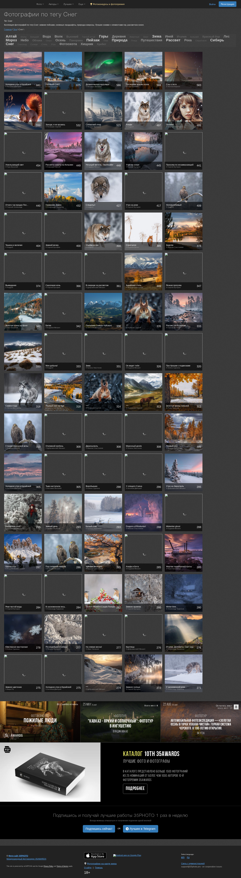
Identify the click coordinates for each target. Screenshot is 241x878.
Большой (34, 37)
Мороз (11, 40)
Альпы (23, 37)
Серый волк (200, 41)
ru (188, 857)
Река (188, 40)
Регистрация (227, 4)
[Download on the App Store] (98, 855)
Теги (15, 29)
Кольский (194, 37)
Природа (119, 40)
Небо (25, 40)
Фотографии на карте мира (102, 863)
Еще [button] (81, 4)
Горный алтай (88, 37)
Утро (53, 44)
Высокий (72, 36)
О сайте (87, 868)
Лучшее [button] (67, 4)
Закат (145, 37)
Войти (212, 4)
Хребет (101, 44)
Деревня (119, 36)
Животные (134, 37)
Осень (60, 40)
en (182, 857)
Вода (47, 36)
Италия (181, 36)
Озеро (49, 41)
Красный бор (211, 36)
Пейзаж (93, 40)
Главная (8, 29)
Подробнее (135, 788)
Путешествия (151, 40)
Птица (134, 41)
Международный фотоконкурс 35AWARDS (26, 859)
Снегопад (22, 44)
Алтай (11, 36)
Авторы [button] (53, 4)
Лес (227, 36)
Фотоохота (68, 44)
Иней (169, 36)
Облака (37, 40)
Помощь (99, 868)
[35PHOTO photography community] (17, 4)
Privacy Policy (48, 866)
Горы (103, 36)
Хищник (87, 44)
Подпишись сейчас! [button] (99, 828)
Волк (59, 36)
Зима (156, 36)
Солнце (34, 44)
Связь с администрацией (193, 863)
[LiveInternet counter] (14, 862)
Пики (105, 41)
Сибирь (217, 40)
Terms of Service (62, 866)
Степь (44, 44)
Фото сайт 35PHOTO (18, 856)
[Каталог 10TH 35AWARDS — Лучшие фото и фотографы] (50, 772)
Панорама (76, 40)
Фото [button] (39, 4)
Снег (10, 44)
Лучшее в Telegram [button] (142, 828)
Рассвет (173, 40)
